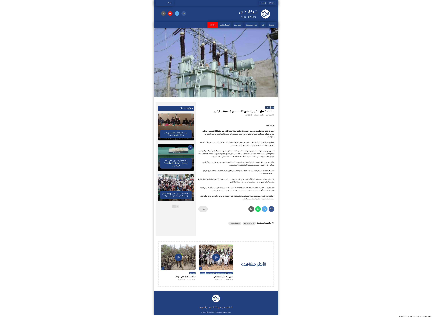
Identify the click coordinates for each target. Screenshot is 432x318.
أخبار (263, 25)
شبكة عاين (269, 115)
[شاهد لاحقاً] (163, 13)
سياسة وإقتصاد (210, 273)
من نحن (271, 3)
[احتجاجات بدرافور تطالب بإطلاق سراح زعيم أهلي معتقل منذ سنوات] (176, 187)
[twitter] (177, 13)
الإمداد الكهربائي (235, 223)
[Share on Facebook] (271, 209)
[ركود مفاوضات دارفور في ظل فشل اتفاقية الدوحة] (176, 126)
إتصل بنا (263, 3)
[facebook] (183, 13)
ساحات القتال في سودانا (185, 277)
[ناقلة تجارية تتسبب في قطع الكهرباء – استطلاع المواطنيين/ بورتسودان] (176, 157)
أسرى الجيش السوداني (223, 277)
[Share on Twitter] (265, 209)
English (212, 25)
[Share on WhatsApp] (258, 209)
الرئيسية (271, 25)
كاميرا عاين (238, 25)
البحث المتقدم (225, 25)
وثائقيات (202, 273)
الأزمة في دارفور (249, 223)
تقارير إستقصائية (251, 25)
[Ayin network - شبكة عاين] (255, 14)
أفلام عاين (230, 273)
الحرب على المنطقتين (221, 273)
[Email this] (251, 209)
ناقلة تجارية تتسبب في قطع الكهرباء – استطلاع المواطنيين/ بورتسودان (176, 163)
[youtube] (170, 13)
